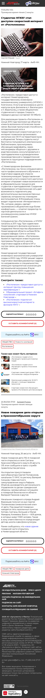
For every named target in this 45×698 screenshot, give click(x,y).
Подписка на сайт (11, 603)
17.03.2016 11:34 (7, 10)
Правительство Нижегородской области (19, 449)
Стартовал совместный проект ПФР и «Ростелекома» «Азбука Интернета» (25, 373)
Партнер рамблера (22, 686)
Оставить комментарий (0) (22, 323)
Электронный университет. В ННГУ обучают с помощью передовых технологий (24, 382)
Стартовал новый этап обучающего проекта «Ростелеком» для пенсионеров (26, 389)
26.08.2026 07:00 (8, 402)
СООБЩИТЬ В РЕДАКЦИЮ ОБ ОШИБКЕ (20, 609)
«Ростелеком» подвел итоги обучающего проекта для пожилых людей (24, 359)
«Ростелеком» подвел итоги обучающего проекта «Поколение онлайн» (24, 366)
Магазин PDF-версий (23, 593)
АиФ (18, 58)
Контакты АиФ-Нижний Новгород (19, 606)
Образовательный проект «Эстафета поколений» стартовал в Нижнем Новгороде (23, 294)
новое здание (31, 526)
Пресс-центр (34, 590)
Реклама (6, 593)
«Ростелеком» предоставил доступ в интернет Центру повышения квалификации (23, 287)
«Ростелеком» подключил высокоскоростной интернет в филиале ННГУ (18, 302)
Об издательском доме (14, 590)
